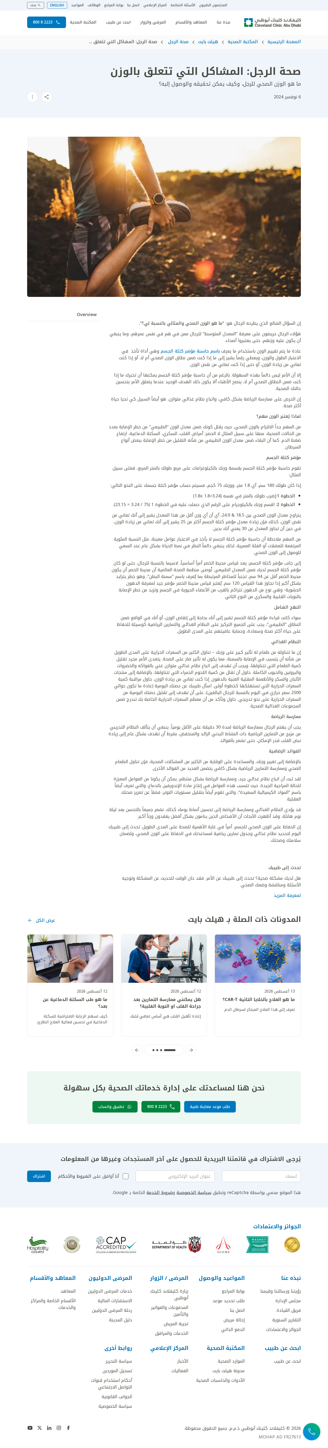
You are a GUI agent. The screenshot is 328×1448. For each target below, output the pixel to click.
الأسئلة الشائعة (182, 5)
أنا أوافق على (88, 1176)
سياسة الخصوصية (193, 1193)
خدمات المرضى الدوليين (110, 1291)
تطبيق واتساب (111, 1106)
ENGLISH (57, 5)
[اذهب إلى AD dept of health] (176, 1244)
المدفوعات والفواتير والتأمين (169, 1310)
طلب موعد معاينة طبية (210, 1106)
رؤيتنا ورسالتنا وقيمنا (280, 1291)
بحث (33, 5)
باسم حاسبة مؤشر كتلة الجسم (190, 351)
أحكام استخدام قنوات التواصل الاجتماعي (111, 1383)
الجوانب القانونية (117, 1397)
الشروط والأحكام (74, 1176)
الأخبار (182, 1361)
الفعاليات (179, 1371)
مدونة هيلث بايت (229, 1371)
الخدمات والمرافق (171, 1333)
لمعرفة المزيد (287, 895)
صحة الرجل (177, 42)
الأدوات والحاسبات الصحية (220, 1380)
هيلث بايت (208, 42)
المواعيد (77, 5)
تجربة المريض (176, 1324)
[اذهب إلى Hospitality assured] (37, 1244)
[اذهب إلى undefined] (68, 1428)
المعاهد (68, 1291)
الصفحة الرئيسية (284, 42)
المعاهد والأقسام (191, 22)
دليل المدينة (120, 1320)
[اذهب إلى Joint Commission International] (292, 1244)
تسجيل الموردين (117, 1371)
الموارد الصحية (231, 1361)
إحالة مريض (234, 1320)
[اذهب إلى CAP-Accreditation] (116, 1244)
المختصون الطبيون (213, 5)
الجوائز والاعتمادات (283, 1329)
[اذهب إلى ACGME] (223, 1244)
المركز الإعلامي (155, 5)
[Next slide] (137, 1050)
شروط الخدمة (159, 1193)
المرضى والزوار (153, 22)
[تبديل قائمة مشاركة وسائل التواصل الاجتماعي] (47, 97)
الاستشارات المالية (115, 1301)
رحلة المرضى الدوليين (112, 1310)
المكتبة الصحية (83, 22)
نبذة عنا (223, 22)
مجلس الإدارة (288, 1301)
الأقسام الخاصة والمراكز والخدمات (53, 1304)
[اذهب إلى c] (71, 1244)
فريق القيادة (289, 1310)
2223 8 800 (43, 22)
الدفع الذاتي (233, 1329)
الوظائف (94, 5)
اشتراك (39, 1176)
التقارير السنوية (286, 1320)
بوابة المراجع (113, 5)
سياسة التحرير (119, 1361)
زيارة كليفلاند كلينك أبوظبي (169, 1294)
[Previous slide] (191, 1050)
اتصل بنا (133, 5)
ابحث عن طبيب (118, 22)
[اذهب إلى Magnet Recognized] (257, 1244)
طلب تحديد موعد (229, 1301)
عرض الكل (45, 920)
